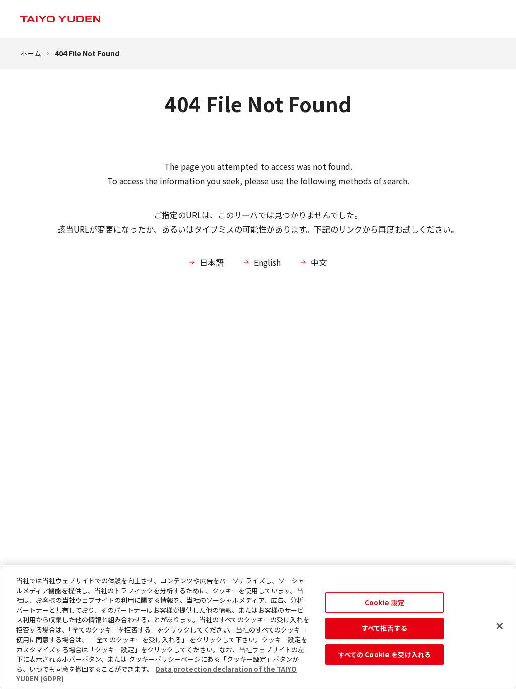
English (267, 262)
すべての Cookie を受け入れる (384, 654)
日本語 (212, 262)
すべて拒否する (384, 628)
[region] (258, 627)
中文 (319, 262)
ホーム (30, 53)
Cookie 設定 (384, 602)
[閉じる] (500, 626)
